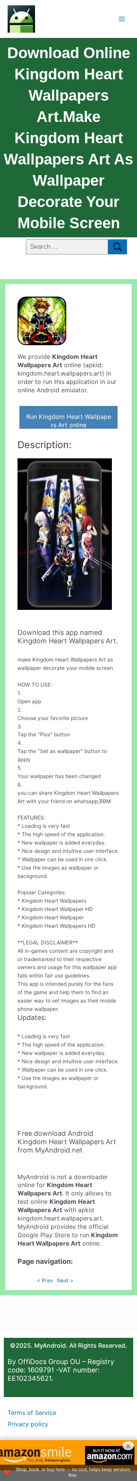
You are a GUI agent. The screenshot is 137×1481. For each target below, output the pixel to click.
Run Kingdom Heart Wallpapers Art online (68, 421)
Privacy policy (28, 1424)
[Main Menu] (122, 19)
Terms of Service (32, 1412)
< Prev (45, 1280)
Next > (65, 1280)
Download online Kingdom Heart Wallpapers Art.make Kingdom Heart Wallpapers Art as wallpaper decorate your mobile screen (68, 137)
